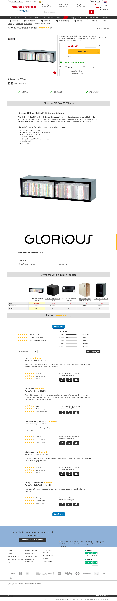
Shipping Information (15, 559)
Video (104, 20)
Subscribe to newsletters (32, 540)
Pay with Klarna (30, 553)
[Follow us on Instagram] (105, 596)
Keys (30, 17)
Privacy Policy (76, 599)
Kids (86, 17)
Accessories (104, 17)
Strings (37, 17)
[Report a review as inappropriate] (76, 380)
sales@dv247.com (16, 1)
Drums (24, 17)
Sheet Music (94, 17)
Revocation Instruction (88, 599)
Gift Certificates (48, 555)
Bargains (15, 20)
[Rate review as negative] (69, 380)
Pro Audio (51, 17)
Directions (46, 559)
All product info (76, 41)
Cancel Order (47, 562)
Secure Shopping (31, 556)
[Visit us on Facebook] (102, 596)
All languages (93, 351)
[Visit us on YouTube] (108, 596)
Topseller (47, 20)
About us (11, 550)
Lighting (71, 17)
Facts (10, 553)
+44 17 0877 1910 (77, 74)
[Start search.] (91, 12)
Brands (79, 20)
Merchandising (64, 20)
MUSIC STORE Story (14, 556)
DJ (65, 17)
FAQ (9, 563)
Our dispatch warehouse (29, 560)
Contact (10, 596)
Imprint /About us (65, 599)
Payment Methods (31, 550)
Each (98, 46)
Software (59, 17)
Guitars (10, 17)
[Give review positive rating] (62, 380)
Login (98, 1)
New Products (30, 20)
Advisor (94, 20)
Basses (17, 17)
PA (44, 17)
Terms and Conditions (102, 599)
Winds (80, 17)
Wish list (25, 79)
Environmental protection (48, 551)
